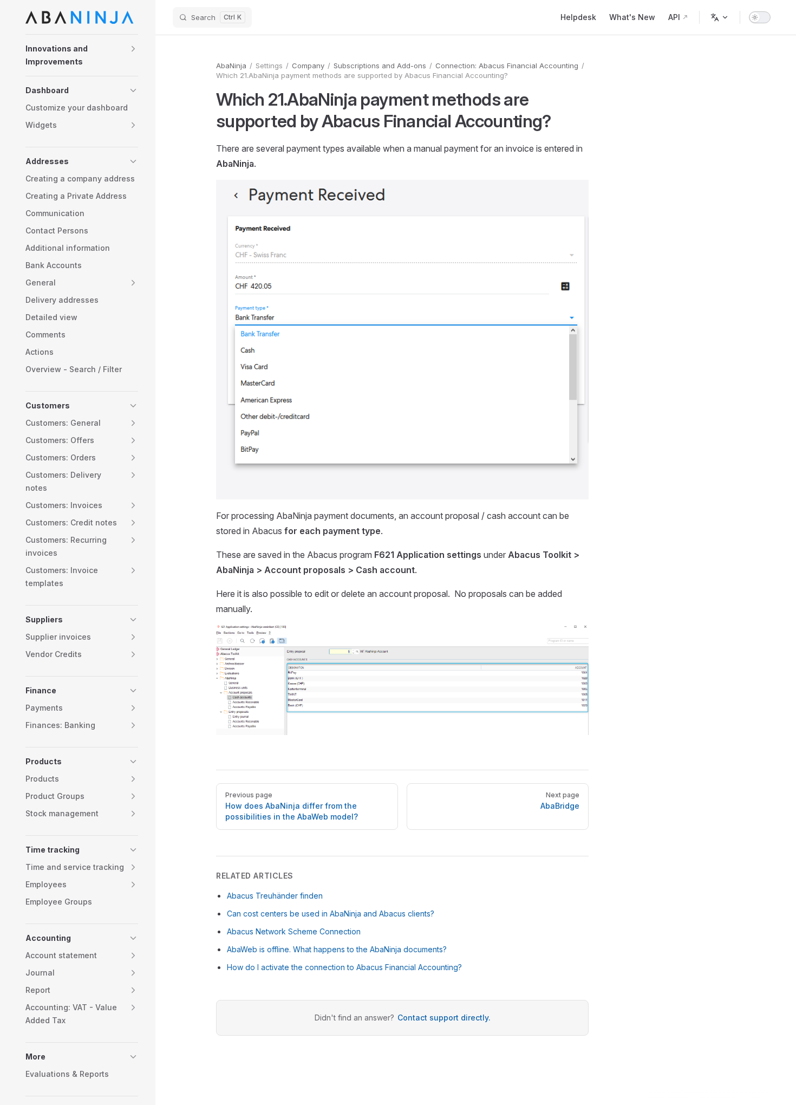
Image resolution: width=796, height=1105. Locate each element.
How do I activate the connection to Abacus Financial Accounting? (344, 967)
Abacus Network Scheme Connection (294, 931)
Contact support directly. (444, 1017)
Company (308, 65)
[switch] (760, 17)
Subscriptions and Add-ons (380, 65)
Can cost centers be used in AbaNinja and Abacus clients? (330, 913)
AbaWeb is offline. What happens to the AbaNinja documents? (337, 949)
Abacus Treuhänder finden (275, 895)
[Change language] (719, 17)
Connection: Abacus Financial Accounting (506, 65)
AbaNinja (231, 65)
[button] (81, 55)
